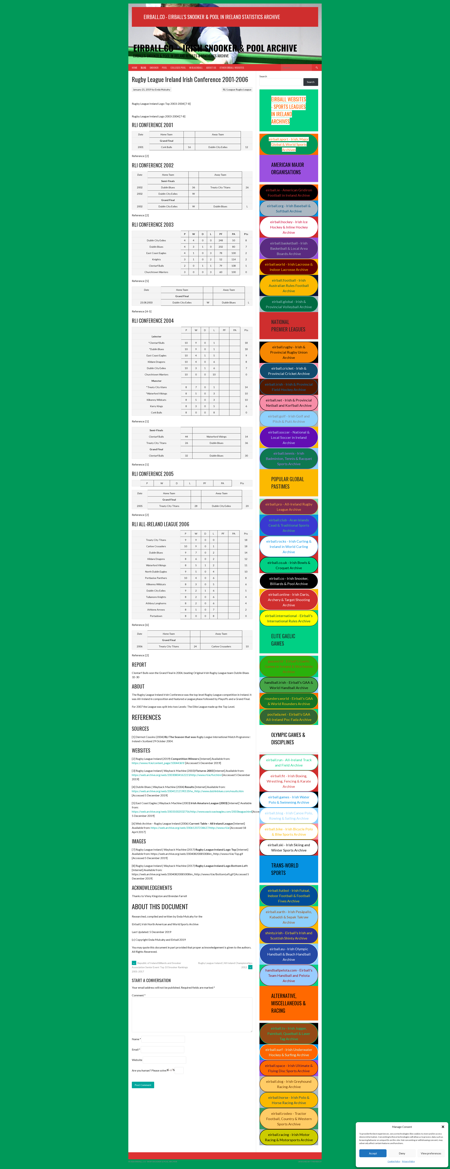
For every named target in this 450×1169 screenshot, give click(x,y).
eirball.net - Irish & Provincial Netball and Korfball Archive (289, 402)
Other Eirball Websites (232, 67)
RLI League (229, 89)
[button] (443, 1127)
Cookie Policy (394, 1161)
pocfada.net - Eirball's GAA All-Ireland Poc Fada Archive (288, 717)
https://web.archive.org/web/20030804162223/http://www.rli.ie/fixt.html (177, 775)
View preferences (431, 1153)
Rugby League (243, 89)
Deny (402, 1153)
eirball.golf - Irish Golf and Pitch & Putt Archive (289, 418)
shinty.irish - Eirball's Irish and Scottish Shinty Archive (288, 935)
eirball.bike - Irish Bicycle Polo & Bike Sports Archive (289, 831)
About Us (211, 67)
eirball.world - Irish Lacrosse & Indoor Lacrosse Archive (289, 267)
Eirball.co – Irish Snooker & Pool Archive (215, 48)
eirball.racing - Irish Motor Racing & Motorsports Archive (289, 1137)
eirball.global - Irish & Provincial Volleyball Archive (289, 304)
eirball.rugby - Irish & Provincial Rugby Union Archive (288, 352)
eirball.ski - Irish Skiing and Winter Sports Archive (289, 847)
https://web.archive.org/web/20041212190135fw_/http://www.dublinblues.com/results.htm (188, 791)
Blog (143, 67)
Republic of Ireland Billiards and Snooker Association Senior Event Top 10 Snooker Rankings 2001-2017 (160, 967)
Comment (139, 995)
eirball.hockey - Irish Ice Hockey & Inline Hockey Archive (289, 227)
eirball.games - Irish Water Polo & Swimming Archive (289, 799)
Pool (164, 67)
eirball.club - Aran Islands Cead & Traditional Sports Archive (288, 525)
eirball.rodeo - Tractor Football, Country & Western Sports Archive (289, 1118)
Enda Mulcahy (162, 89)
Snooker (154, 67)
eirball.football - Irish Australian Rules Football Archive (289, 285)
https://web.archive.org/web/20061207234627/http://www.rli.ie (190, 827)
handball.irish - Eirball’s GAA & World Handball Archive (289, 685)
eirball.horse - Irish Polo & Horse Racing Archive (288, 1100)
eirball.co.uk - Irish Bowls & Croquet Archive (289, 565)
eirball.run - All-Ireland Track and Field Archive (289, 762)
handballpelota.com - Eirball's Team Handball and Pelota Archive (288, 975)
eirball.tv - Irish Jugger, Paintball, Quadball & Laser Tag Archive (288, 1033)
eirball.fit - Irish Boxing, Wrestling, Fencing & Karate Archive (289, 781)
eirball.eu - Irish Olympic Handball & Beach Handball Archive (289, 954)
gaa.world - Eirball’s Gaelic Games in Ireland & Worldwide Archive (289, 666)
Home (134, 67)
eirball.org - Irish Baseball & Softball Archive (289, 208)
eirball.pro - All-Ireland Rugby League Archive (288, 506)
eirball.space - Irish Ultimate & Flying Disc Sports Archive (289, 1068)
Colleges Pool (178, 67)
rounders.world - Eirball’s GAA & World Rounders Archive (289, 701)
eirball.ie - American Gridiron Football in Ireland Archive (289, 192)
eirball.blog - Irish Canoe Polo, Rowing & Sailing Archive (289, 815)
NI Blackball (196, 67)
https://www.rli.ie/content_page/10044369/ (158, 763)
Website (137, 1059)
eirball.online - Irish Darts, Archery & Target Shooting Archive (289, 599)
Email (136, 1049)
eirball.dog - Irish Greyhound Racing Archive (288, 1084)
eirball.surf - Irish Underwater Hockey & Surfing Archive (288, 1052)
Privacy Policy (408, 1161)
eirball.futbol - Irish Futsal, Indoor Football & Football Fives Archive (289, 895)
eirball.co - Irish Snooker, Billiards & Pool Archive (288, 581)
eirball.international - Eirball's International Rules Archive (289, 618)
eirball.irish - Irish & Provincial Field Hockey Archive (289, 387)
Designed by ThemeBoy (310, 1161)
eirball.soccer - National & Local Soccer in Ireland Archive (289, 437)
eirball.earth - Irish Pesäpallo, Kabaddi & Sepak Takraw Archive (289, 917)
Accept (373, 1153)
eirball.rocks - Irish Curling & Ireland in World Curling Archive (288, 546)
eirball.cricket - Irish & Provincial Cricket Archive (289, 371)
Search (263, 76)
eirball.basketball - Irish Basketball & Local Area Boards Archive (289, 248)
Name (136, 1039)
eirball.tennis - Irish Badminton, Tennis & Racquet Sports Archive (289, 458)
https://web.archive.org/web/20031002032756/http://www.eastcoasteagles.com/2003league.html (192, 811)
